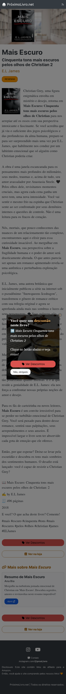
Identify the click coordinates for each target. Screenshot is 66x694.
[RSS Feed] (62, 4)
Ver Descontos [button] (35, 364)
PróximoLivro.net (20, 4)
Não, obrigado (20, 372)
